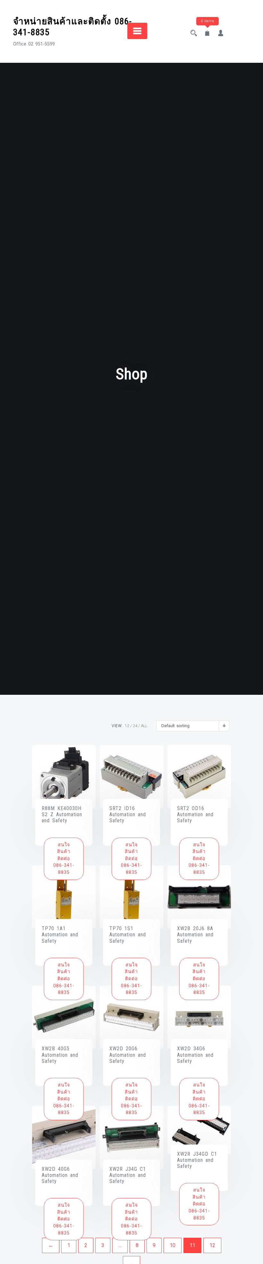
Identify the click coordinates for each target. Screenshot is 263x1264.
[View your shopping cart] (207, 34)
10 (172, 1245)
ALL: (144, 726)
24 (135, 726)
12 (127, 726)
